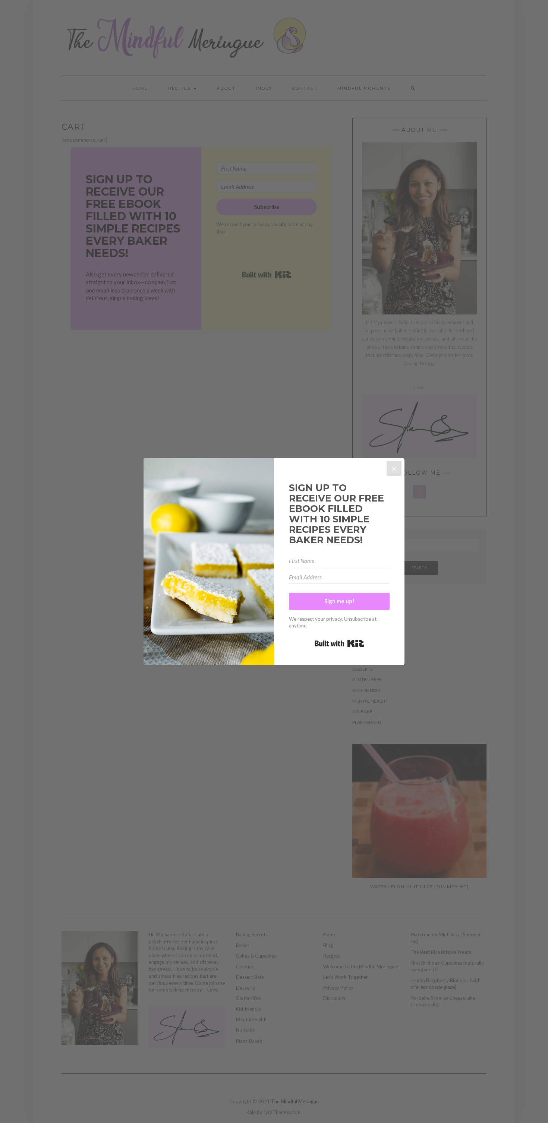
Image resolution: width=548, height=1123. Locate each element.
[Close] (394, 468)
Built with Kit (339, 643)
